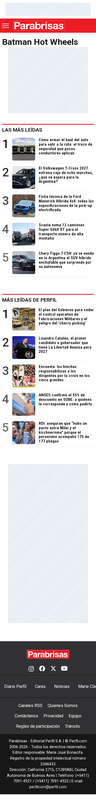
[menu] (6, 25)
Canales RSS (30, 705)
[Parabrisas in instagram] (31, 669)
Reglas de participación (38, 726)
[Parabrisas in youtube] (64, 669)
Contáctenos (26, 715)
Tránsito (72, 726)
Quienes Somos (63, 705)
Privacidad (53, 715)
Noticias (62, 686)
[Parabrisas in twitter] (53, 669)
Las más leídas (22, 130)
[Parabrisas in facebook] (42, 669)
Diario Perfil (15, 686)
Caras (40, 686)
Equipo (75, 715)
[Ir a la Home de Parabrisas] (39, 25)
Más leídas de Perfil (29, 300)
